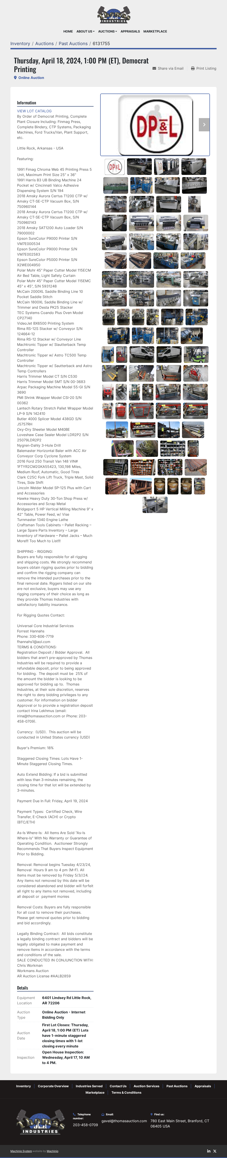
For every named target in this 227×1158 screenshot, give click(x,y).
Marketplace (155, 31)
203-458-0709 (85, 1125)
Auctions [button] (106, 31)
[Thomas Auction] (39, 1121)
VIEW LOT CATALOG (34, 111)
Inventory (23, 1086)
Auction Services (146, 1086)
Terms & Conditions (126, 1092)
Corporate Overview (53, 1086)
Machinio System (21, 1151)
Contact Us (118, 1086)
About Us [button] (84, 31)
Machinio (52, 1151)
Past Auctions (177, 1086)
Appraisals (130, 31)
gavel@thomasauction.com (124, 1121)
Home (68, 31)
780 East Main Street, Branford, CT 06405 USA (180, 1123)
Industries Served (89, 1086)
